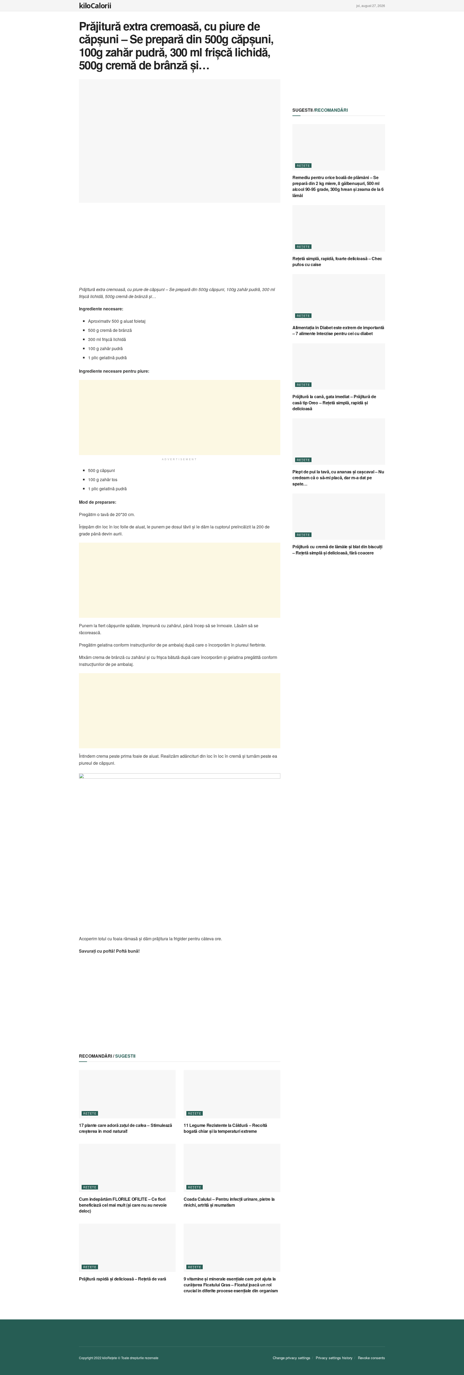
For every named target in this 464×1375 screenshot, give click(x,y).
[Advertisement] (179, 248)
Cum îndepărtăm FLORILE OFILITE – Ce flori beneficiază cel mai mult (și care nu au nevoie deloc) (122, 1205)
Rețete (89, 1113)
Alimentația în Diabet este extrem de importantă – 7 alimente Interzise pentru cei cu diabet (338, 330)
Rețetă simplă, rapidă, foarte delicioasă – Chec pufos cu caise (337, 261)
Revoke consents (371, 1357)
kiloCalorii (95, 5)
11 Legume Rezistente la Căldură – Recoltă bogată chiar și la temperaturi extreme (225, 1128)
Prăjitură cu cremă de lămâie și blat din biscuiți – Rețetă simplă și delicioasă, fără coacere (337, 549)
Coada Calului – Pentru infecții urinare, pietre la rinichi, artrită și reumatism (229, 1202)
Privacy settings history (334, 1357)
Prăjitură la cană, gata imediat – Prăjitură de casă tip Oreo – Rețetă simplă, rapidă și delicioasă (334, 402)
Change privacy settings (291, 1357)
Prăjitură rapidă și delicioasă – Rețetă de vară (122, 1279)
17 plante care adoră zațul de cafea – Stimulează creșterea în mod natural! (125, 1128)
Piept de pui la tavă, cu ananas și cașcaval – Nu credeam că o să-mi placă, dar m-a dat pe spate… (338, 478)
